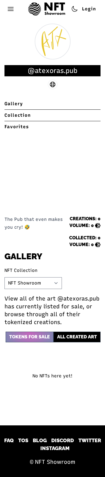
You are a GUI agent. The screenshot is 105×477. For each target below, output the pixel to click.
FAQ (9, 440)
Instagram (54, 448)
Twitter (89, 440)
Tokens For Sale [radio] (29, 337)
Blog (40, 440)
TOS (23, 440)
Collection (17, 115)
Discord (62, 440)
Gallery (13, 103)
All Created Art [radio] (77, 337)
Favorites (16, 126)
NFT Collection (21, 270)
